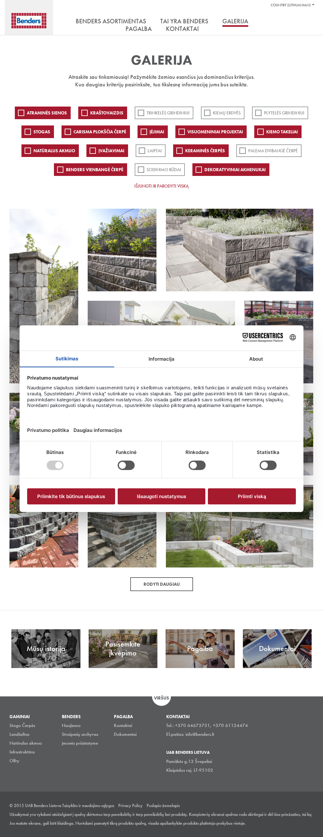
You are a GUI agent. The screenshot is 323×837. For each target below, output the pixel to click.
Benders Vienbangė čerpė (94, 169)
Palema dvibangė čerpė (273, 151)
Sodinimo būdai (164, 169)
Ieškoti (308, 21)
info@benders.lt (199, 734)
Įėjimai (157, 132)
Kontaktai (123, 725)
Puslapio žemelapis (163, 805)
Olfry (14, 761)
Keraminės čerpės (205, 151)
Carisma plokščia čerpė (99, 132)
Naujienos (71, 725)
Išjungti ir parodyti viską (161, 186)
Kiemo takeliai (282, 132)
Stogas (41, 132)
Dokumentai (125, 734)
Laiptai (155, 151)
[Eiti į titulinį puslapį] (29, 21)
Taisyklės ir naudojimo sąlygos (88, 805)
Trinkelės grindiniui (168, 113)
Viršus (161, 698)
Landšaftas (19, 734)
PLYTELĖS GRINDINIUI (284, 113)
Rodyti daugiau (162, 584)
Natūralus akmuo (54, 151)
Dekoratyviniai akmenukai (235, 169)
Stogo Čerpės (22, 725)
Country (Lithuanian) (291, 5)
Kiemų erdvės (227, 113)
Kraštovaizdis (106, 113)
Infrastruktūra (22, 752)
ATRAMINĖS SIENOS (47, 113)
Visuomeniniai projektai (215, 132)
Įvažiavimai (111, 151)
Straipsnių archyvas (80, 734)
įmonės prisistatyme (80, 743)
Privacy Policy (130, 805)
